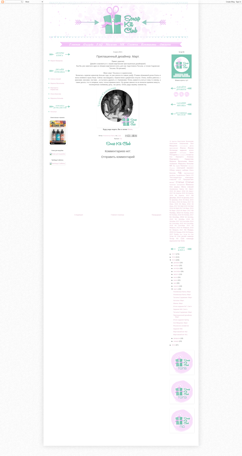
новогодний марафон (185, 168)
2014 (174, 345)
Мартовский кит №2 (180, 332)
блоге (130, 129)
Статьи (180, 182)
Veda (183, 241)
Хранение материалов (177, 184)
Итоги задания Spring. (181, 320)
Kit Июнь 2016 (185, 204)
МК (171, 166)
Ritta (181, 234)
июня (176, 280)
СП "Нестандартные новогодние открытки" (181, 177)
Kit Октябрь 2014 (177, 217)
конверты (183, 154)
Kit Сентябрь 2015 (176, 223)
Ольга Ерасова (55, 94)
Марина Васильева (57, 83)
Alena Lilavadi (187, 187)
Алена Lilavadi (55, 79)
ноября (176, 265)
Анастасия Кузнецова (185, 141)
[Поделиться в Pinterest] (136, 135)
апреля (176, 286)
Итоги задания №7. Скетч (182, 306)
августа (176, 274)
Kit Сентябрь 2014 (187, 221)
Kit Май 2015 (183, 206)
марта (176, 289)
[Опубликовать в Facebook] (133, 135)
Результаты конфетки (181, 326)
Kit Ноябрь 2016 (175, 215)
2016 (174, 257)
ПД (121, 138)
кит (179, 154)
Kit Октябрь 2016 (182, 219)
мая (175, 283)
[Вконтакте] (176, 96)
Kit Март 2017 (185, 210)
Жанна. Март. (178, 303)
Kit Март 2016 (175, 210)
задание (183, 150)
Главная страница (117, 215)
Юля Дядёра (175, 187)
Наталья (53, 112)
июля (176, 277)
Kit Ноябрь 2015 (187, 213)
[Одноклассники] (181, 96)
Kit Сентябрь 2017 (182, 225)
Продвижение (180, 175)
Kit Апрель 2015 (179, 193)
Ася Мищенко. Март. (180, 323)
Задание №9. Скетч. (180, 309)
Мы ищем (176, 166)
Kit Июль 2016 (175, 202)
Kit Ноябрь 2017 (187, 215)
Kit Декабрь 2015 (188, 198)
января (176, 341)
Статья (189, 182)
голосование (184, 146)
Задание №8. (178, 329)
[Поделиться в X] (131, 135)
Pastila (176, 234)
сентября (177, 271)
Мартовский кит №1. (180, 334)
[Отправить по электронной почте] (126, 135)
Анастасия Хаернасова (179, 143)
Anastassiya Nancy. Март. (182, 292)
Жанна (183, 148)
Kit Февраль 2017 (176, 230)
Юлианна (189, 185)
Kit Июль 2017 (186, 202)
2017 (174, 254)
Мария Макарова (56, 61)
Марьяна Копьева (56, 98)
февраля (177, 338)
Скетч (188, 175)
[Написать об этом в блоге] (128, 135)
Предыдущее (156, 215)
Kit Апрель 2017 (182, 195)
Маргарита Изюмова (184, 157)
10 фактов (173, 141)
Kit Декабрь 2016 (176, 200)
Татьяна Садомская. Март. (182, 297)
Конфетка (189, 155)
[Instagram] (186, 96)
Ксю (171, 157)
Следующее (78, 215)
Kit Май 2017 (178, 208)
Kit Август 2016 (180, 191)
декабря (177, 263)
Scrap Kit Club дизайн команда (181, 236)
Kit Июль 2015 (188, 200)
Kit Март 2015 (188, 208)
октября (177, 268)
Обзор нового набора (179, 170)
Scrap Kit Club (188, 234)
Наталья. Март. (178, 300)
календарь (183, 152)
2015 (174, 260)
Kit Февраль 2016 (187, 228)
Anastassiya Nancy (177, 189)
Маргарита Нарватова (54, 88)
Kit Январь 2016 (180, 232)
